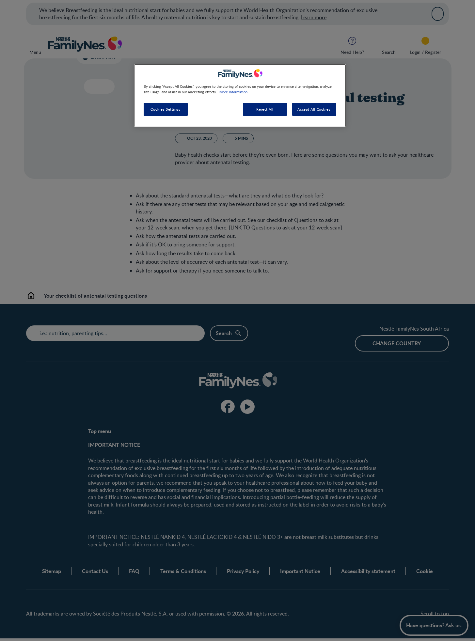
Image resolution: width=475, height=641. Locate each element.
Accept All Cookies (313, 109)
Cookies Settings (165, 109)
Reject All (265, 109)
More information (233, 91)
